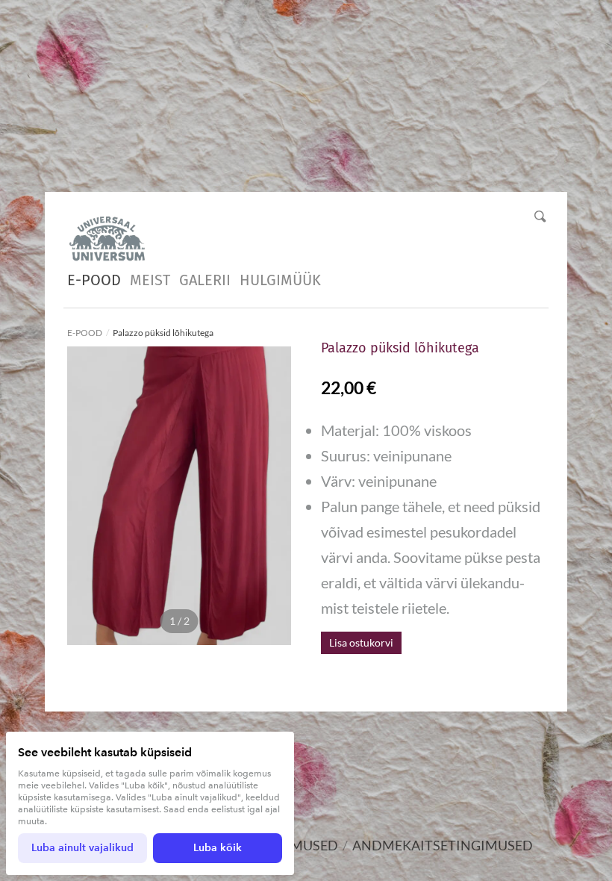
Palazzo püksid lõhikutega (164, 332)
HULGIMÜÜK (280, 280)
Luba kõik (217, 847)
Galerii (205, 280)
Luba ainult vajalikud (82, 847)
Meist (150, 280)
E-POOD (94, 280)
